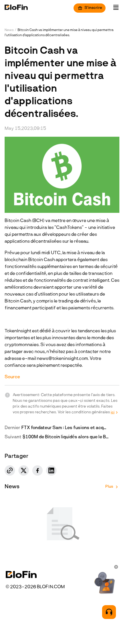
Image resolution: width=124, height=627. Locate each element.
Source (12, 377)
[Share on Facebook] (37, 470)
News (9, 30)
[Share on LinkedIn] (51, 470)
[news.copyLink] (10, 470)
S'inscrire (93, 8)
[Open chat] (109, 612)
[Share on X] (23, 470)
